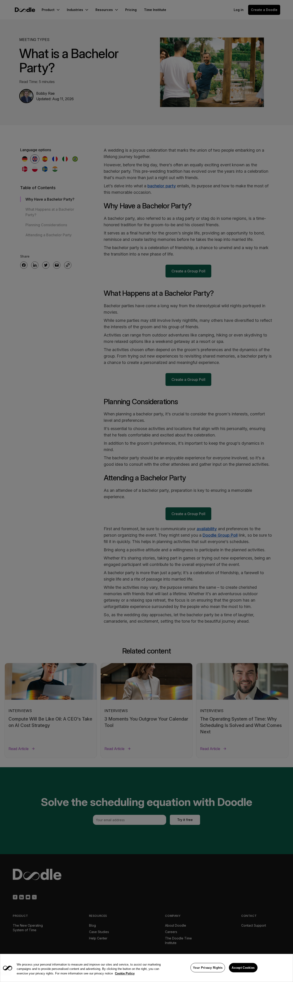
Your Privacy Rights (207, 967)
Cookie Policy (125, 973)
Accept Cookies (243, 967)
